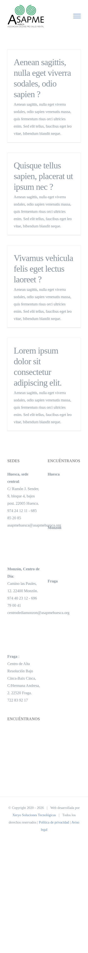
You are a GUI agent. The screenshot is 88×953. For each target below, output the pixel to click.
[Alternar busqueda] (60, 15)
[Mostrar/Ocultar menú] (77, 16)
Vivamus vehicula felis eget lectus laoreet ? (43, 268)
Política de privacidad (54, 822)
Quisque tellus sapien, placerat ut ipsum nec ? (43, 176)
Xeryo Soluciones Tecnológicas (34, 815)
